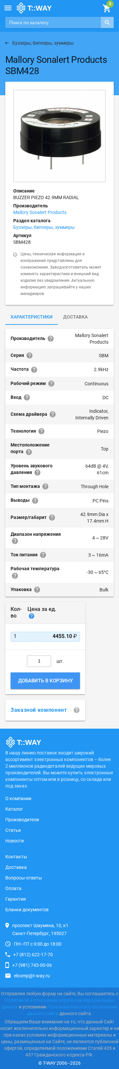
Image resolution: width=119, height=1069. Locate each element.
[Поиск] (107, 22)
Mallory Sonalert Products (39, 212)
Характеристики (32, 317)
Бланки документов (27, 909)
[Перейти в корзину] (106, 8)
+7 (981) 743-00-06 (32, 965)
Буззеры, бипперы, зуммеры (44, 227)
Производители (22, 819)
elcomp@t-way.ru (32, 975)
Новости (14, 840)
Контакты (16, 856)
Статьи (13, 830)
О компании (18, 798)
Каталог (14, 809)
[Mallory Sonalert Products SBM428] (59, 136)
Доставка (75, 317)
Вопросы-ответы (23, 877)
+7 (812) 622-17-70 (33, 954)
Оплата (13, 888)
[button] (8, 8)
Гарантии (15, 899)
